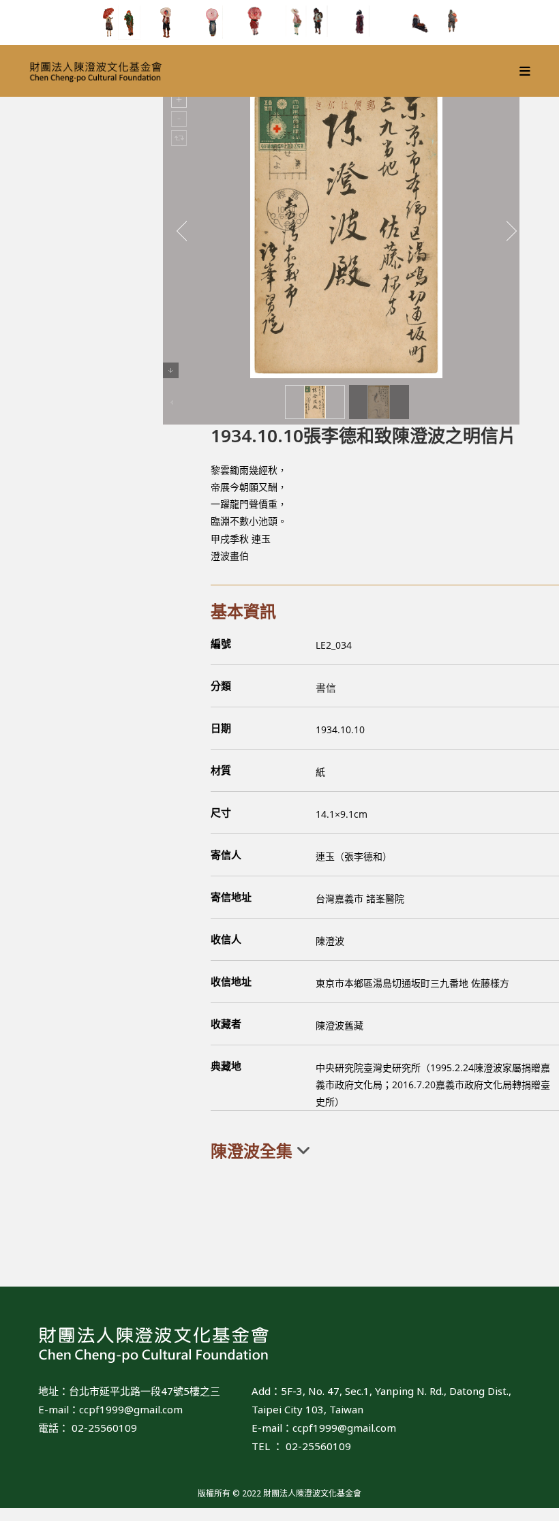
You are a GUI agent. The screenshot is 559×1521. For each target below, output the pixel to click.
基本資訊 (243, 611)
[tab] (385, 1151)
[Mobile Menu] (525, 71)
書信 (326, 687)
